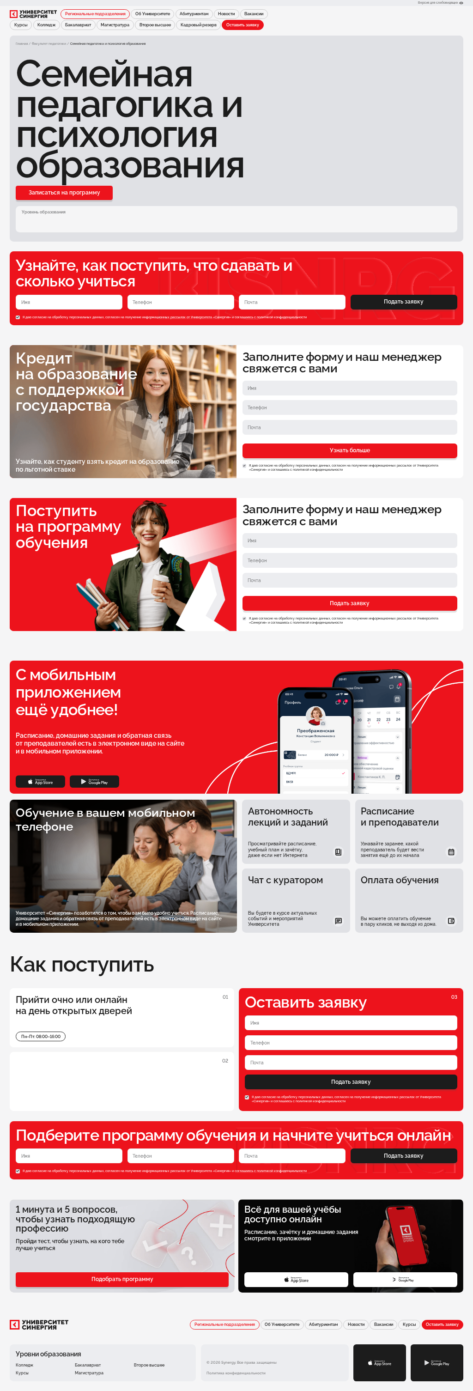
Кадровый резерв (199, 25)
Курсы (21, 25)
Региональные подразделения (95, 14)
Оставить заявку (242, 25)
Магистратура (115, 25)
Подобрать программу (122, 1279)
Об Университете (152, 14)
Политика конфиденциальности (236, 1373)
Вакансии (253, 14)
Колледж (46, 25)
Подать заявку (404, 301)
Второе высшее (155, 25)
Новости (226, 14)
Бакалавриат (78, 25)
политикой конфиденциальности (282, 317)
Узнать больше (350, 450)
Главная (22, 44)
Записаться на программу (64, 192)
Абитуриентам (194, 14)
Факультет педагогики (49, 44)
